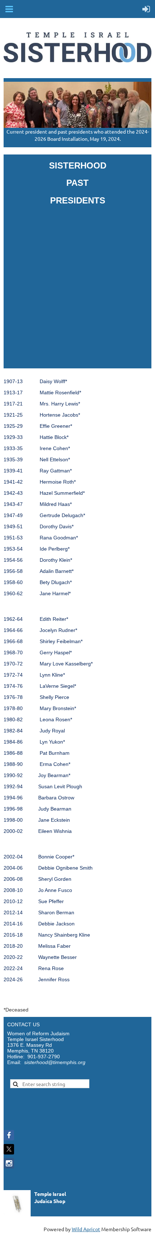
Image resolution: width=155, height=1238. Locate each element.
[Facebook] (9, 1135)
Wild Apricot (86, 1229)
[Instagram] (9, 1163)
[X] (9, 1149)
